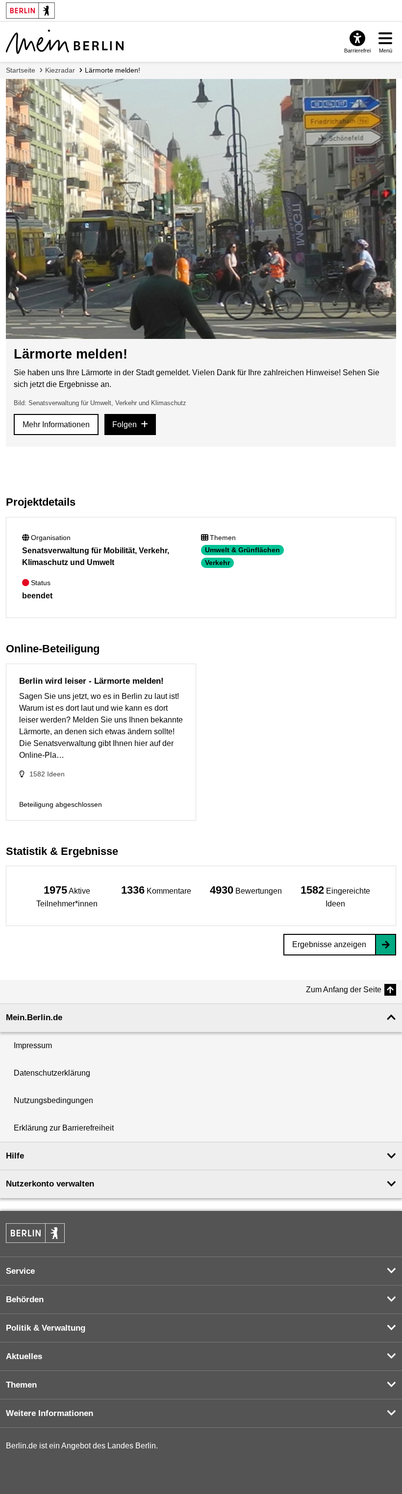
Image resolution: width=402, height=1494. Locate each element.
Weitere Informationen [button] (49, 1413)
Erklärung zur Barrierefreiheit (64, 1128)
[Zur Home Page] (65, 41)
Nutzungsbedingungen (53, 1100)
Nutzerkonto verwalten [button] (50, 1183)
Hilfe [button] (15, 1155)
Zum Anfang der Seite (343, 989)
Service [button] (20, 1271)
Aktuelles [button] (24, 1356)
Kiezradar (60, 70)
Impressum (33, 1045)
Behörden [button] (25, 1299)
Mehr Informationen (56, 424)
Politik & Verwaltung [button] (45, 1328)
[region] (67, 896)
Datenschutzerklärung (52, 1073)
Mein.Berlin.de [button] (34, 1017)
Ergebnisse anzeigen (329, 944)
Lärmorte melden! (112, 70)
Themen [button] (21, 1385)
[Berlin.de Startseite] (35, 1233)
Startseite (20, 70)
